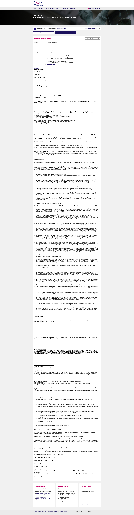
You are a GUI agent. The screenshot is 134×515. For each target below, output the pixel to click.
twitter (92, 511)
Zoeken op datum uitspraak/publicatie (43, 493)
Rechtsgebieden (37, 52)
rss (83, 511)
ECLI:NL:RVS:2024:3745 (58, 50)
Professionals (72, 8)
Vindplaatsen (37, 60)
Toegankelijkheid (50, 511)
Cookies (45, 511)
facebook (93, 511)
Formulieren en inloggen (94, 8)
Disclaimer (65, 511)
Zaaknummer (37, 48)
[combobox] (92, 38)
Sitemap (39, 511)
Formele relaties (37, 50)
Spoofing (55, 511)
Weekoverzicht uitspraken (87, 504)
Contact (78, 8)
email (85, 511)
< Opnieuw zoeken (43, 32)
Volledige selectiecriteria (64, 504)
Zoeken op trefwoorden (41, 494)
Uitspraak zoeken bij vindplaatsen (43, 499)
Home (35, 8)
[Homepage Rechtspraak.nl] (37, 3)
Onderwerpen (41, 8)
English (36, 511)
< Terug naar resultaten (65, 32)
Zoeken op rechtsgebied (41, 497)
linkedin (97, 511)
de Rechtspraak (64, 8)
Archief (62, 511)
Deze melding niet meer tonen (91, 28)
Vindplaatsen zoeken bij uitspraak (43, 498)
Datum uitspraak (37, 44)
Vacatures (59, 511)
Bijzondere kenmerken (39, 53)
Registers (58, 8)
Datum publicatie (38, 46)
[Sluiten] (99, 28)
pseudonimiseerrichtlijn (61, 28)
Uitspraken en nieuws (50, 8)
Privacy (42, 511)
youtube (99, 511)
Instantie (36, 42)
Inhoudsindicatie (37, 55)
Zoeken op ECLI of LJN (41, 496)
